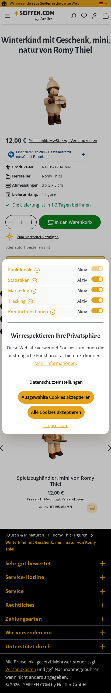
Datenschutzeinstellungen (56, 382)
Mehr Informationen (55, 363)
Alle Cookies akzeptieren (56, 412)
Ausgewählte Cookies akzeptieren (56, 397)
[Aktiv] (97, 268)
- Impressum (55, 425)
